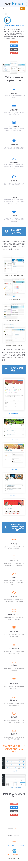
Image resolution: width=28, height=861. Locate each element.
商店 (23, 8)
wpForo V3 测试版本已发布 (14, 854)
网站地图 (14, 841)
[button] (26, 8)
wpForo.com (17, 828)
